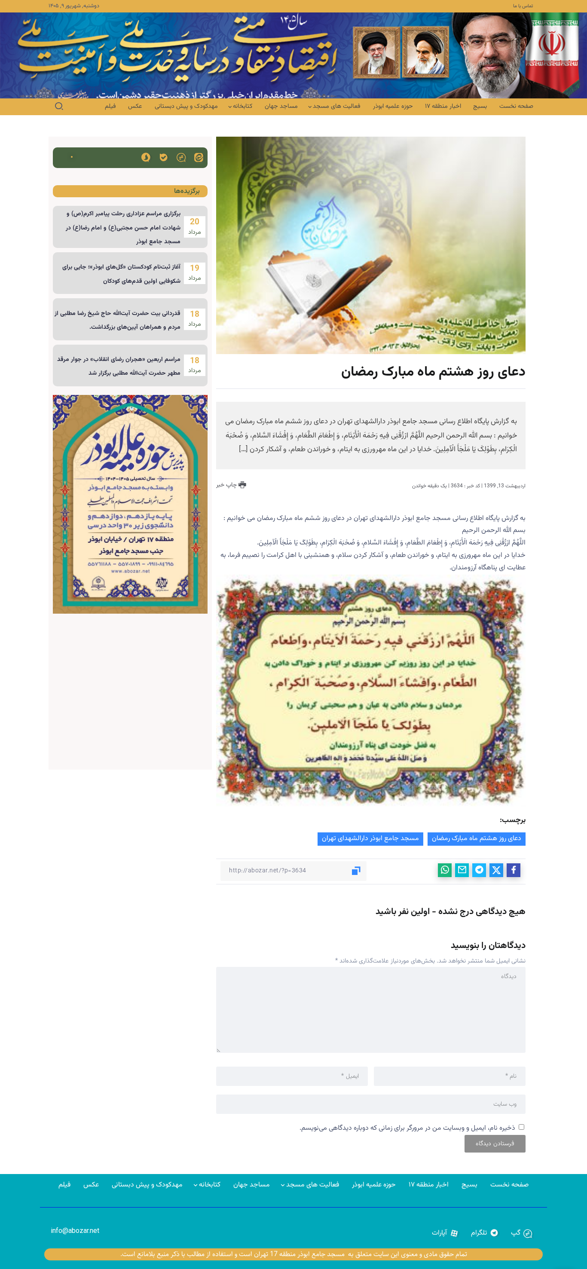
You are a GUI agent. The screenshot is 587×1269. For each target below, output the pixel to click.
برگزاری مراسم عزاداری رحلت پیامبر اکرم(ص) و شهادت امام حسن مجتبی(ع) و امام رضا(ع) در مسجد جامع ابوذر (123, 228)
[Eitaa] (199, 157)
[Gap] (181, 157)
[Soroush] (146, 157)
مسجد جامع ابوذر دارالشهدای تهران (370, 838)
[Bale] (163, 157)
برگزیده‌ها (187, 191)
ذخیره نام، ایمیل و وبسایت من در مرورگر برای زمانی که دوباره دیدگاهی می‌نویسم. (407, 1128)
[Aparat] (445, 1233)
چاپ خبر (227, 485)
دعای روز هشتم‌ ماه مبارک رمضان (476, 838)
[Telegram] (485, 1233)
